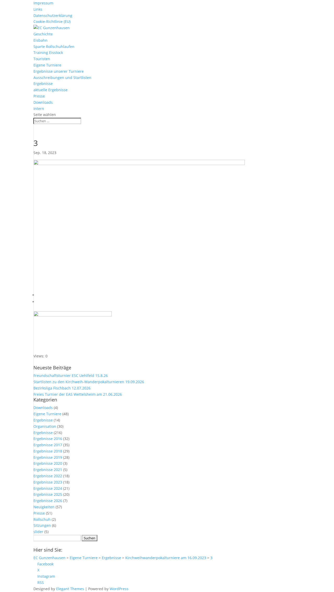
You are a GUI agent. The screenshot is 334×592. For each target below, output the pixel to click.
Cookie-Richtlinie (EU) (51, 21)
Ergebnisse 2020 (47, 463)
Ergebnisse (43, 83)
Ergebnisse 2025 (47, 494)
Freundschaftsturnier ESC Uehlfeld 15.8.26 (70, 375)
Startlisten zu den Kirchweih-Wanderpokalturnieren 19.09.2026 (88, 381)
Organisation (44, 426)
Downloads (43, 102)
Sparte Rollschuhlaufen (53, 46)
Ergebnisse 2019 (47, 457)
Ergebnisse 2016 (47, 438)
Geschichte (43, 34)
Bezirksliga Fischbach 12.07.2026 (62, 388)
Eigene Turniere (47, 65)
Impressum (43, 3)
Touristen (41, 58)
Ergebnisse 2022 (47, 475)
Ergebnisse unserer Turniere (58, 71)
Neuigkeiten (44, 506)
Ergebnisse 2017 (47, 444)
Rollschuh (42, 519)
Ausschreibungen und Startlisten (62, 77)
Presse (39, 96)
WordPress (119, 588)
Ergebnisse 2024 (47, 488)
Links (37, 9)
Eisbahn (40, 40)
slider (38, 531)
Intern (38, 108)
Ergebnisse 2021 (47, 469)
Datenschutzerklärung (52, 15)
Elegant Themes (70, 588)
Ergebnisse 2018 (47, 451)
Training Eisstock (48, 52)
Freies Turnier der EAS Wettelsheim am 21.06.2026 (77, 394)
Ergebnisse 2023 (47, 482)
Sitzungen (42, 525)
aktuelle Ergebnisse (50, 89)
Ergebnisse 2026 (47, 500)
